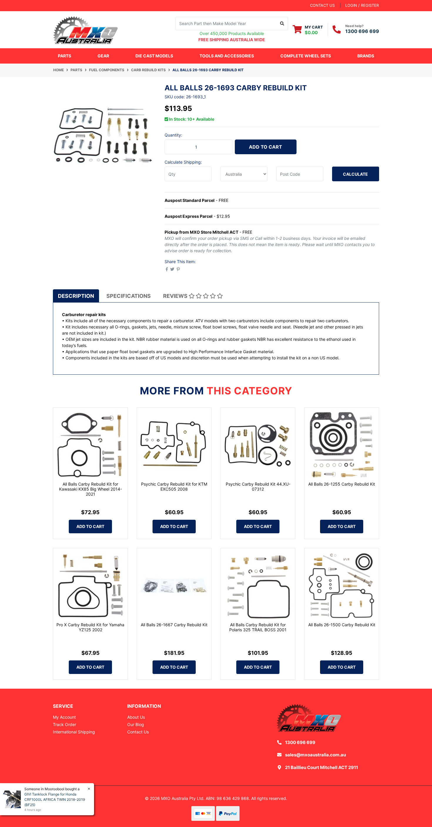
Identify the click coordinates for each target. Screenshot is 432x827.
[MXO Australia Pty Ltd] (85, 28)
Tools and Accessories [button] (227, 55)
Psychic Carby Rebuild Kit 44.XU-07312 (258, 486)
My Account (64, 717)
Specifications (128, 296)
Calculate (355, 174)
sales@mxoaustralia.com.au (315, 755)
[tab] (76, 295)
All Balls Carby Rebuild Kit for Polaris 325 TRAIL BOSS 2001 (258, 627)
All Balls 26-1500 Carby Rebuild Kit (341, 624)
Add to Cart (265, 147)
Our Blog (135, 724)
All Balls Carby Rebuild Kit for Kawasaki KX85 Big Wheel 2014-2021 (90, 488)
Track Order (64, 724)
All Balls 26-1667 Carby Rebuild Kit (174, 624)
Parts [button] (64, 55)
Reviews (176, 296)
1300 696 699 (362, 31)
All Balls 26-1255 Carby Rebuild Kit (341, 483)
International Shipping (74, 731)
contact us (322, 5)
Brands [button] (365, 55)
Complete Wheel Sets (305, 55)
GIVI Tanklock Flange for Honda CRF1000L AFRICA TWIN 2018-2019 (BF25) (54, 799)
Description (76, 296)
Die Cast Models (154, 55)
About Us (136, 717)
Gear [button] (103, 55)
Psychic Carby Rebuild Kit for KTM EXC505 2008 (174, 486)
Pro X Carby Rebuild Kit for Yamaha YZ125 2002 (90, 627)
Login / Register (362, 5)
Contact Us (138, 731)
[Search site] (282, 23)
